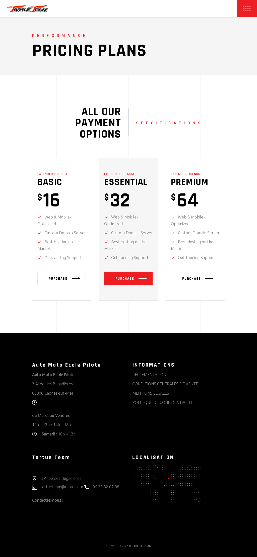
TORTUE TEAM (142, 545)
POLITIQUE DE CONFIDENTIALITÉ (162, 402)
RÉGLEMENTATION (149, 374)
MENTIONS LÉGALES (150, 393)
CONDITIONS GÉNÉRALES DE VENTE (165, 384)
